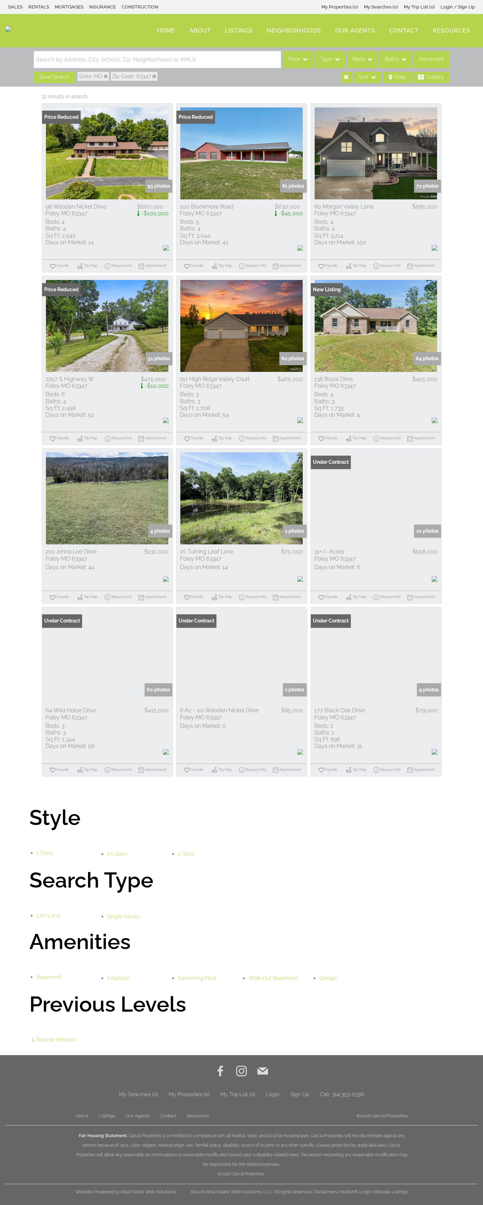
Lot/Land (48, 915)
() (339, 7)
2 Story (186, 854)
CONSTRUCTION (140, 7)
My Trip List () (419, 7)
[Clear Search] (346, 77)
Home (166, 30)
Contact (404, 30)
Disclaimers (325, 1191)
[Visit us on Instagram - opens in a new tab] (241, 1072)
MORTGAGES (69, 7)
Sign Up (299, 1094)
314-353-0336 (348, 1094)
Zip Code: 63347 (131, 76)
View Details (107, 153)
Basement (49, 977)
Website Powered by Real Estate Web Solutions (125, 1191)
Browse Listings (391, 1191)
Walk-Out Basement (273, 978)
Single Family (123, 916)
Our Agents (355, 30)
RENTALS (38, 7)
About (200, 30)
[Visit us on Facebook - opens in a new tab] (220, 1072)
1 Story (44, 853)
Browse (56, 1039)
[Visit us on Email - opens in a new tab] (262, 1072)
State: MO (91, 76)
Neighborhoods (294, 30)
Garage (328, 978)
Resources (451, 30)
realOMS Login (356, 1191)
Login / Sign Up (458, 7)
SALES (15, 7)
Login (273, 1094)
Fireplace (118, 978)
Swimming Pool (197, 978)
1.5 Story (117, 854)
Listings (239, 30)
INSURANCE (102, 7)
